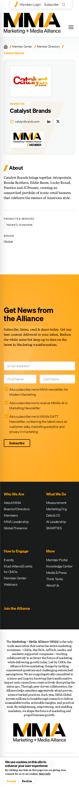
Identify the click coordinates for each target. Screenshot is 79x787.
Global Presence (15, 528)
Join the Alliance (17, 608)
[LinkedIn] (48, 121)
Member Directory (48, 46)
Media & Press (56, 572)
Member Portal (57, 560)
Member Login (30, 4)
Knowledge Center (59, 566)
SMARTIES (54, 528)
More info (44, 773)
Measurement (56, 502)
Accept (11, 781)
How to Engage (16, 551)
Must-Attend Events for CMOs (18, 568)
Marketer (17, 104)
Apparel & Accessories (19, 224)
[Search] (64, 4)
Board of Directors (16, 509)
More (50, 551)
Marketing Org (56, 509)
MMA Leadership (16, 521)
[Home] (6, 47)
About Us (52, 585)
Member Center (22, 46)
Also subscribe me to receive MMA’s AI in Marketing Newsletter (38, 405)
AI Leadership (56, 521)
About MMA (12, 502)
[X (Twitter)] (58, 121)
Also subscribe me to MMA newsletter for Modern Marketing (38, 392)
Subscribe (51, 4)
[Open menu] (71, 27)
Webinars (10, 584)
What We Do (56, 494)
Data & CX (53, 515)
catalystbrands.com (27, 121)
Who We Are (14, 494)
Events (9, 560)
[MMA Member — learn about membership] (27, 139)
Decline (27, 781)
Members (11, 515)
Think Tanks (54, 579)
